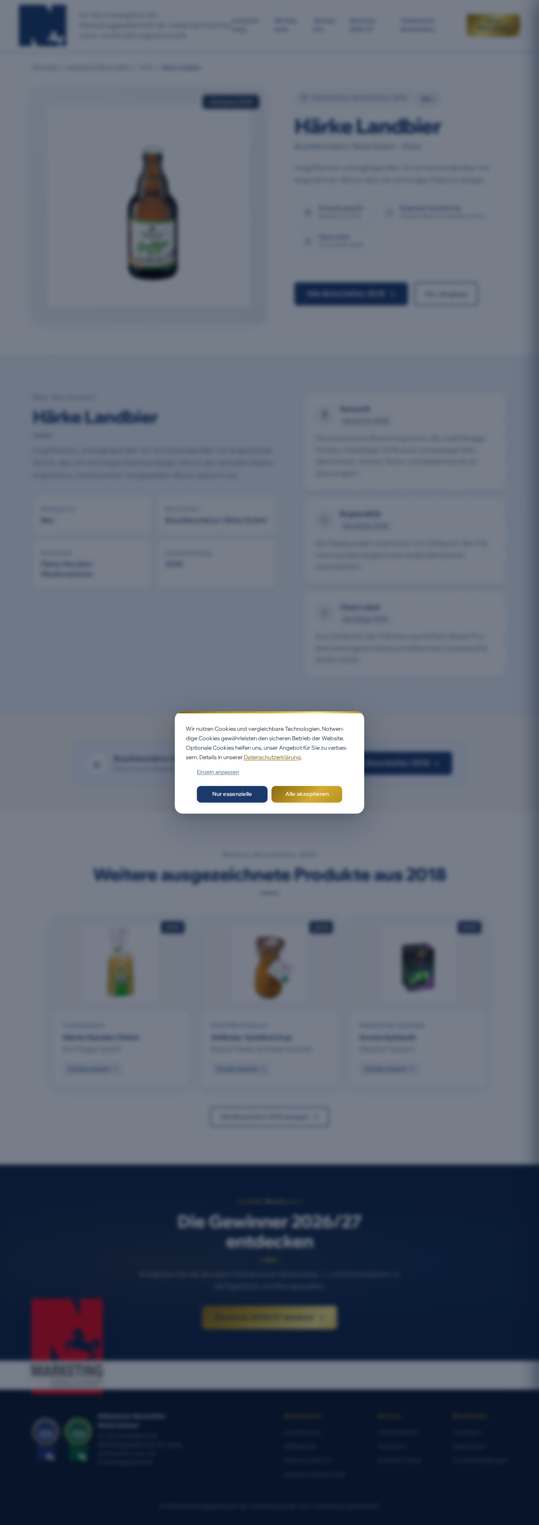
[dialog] (269, 762)
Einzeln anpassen (218, 772)
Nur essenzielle (232, 793)
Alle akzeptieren (307, 793)
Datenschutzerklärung (272, 757)
